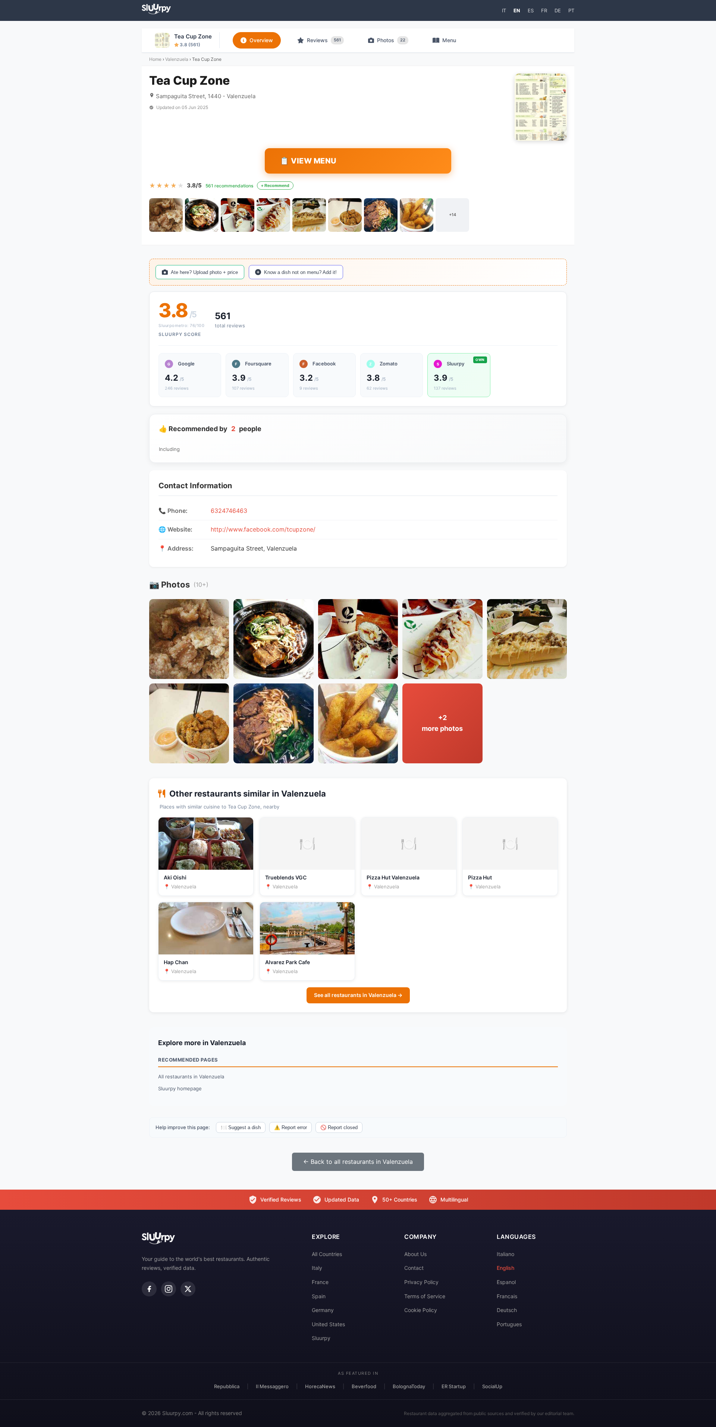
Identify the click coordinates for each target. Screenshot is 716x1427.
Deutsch (507, 1310)
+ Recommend (275, 185)
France (320, 1282)
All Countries (327, 1254)
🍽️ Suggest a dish (241, 1127)
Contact (414, 1268)
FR (544, 10)
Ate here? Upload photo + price (204, 272)
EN (517, 10)
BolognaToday (409, 1386)
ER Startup (454, 1386)
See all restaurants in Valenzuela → (358, 995)
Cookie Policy (420, 1310)
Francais (507, 1296)
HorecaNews (320, 1386)
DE (558, 10)
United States (328, 1324)
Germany (323, 1310)
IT (504, 10)
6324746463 (229, 510)
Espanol (506, 1282)
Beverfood (364, 1386)
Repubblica (226, 1386)
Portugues (509, 1324)
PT (571, 10)
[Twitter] (187, 1288)
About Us (415, 1254)
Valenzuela (176, 59)
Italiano (505, 1254)
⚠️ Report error (290, 1127)
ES (531, 10)
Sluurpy (321, 1338)
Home (155, 59)
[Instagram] (168, 1288)
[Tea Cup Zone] (166, 215)
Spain (319, 1296)
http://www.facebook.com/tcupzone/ (263, 529)
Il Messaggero (272, 1386)
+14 (452, 214)
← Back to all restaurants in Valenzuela (358, 1161)
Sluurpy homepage (180, 1088)
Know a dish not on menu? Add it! (300, 272)
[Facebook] (149, 1288)
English (505, 1268)
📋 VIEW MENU (308, 160)
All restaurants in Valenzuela (191, 1076)
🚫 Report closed (339, 1127)
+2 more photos (442, 723)
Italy (317, 1268)
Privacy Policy (421, 1282)
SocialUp (492, 1386)
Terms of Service (424, 1296)
